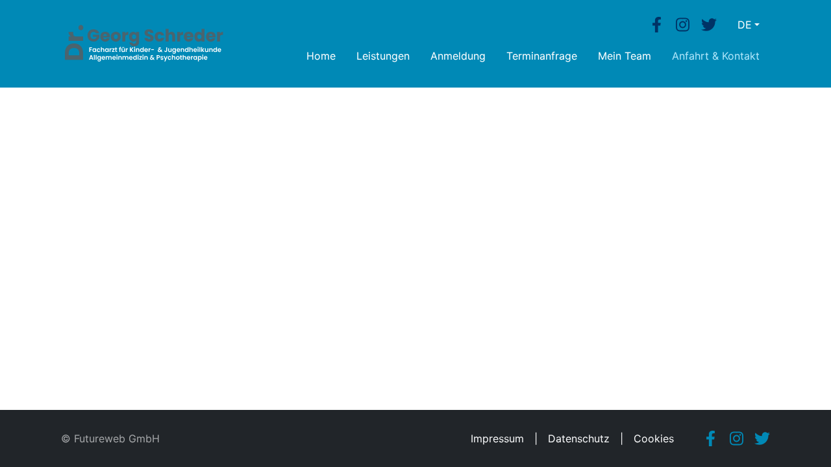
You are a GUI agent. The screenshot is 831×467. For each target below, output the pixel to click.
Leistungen (383, 55)
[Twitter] (709, 24)
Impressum (497, 438)
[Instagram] (683, 24)
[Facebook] (657, 24)
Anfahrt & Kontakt (716, 55)
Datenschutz (579, 438)
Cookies (654, 438)
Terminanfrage (541, 55)
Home (321, 55)
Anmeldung (458, 55)
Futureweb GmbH (117, 438)
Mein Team (624, 55)
